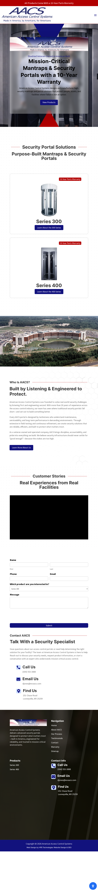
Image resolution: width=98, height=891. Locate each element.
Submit (49, 625)
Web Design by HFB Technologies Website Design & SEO (49, 847)
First (11, 569)
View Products (49, 102)
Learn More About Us (21, 447)
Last (51, 569)
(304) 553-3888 (64, 769)
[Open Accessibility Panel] (93, 886)
